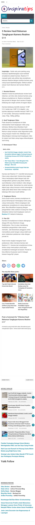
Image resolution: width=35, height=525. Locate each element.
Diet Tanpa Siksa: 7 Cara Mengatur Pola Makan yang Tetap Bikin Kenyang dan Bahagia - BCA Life (16, 162)
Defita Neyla (5, 491)
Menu (4, 16)
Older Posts (29, 380)
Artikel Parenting (6, 495)
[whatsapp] (18, 266)
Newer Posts (5, 380)
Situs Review (5, 486)
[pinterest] (13, 266)
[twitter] (9, 266)
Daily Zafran (5, 489)
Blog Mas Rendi (6, 493)
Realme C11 (6, 214)
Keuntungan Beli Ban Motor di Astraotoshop (15, 500)
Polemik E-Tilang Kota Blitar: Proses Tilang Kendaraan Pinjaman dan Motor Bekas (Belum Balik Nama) (19, 434)
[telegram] (23, 266)
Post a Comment (6, 44)
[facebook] (4, 266)
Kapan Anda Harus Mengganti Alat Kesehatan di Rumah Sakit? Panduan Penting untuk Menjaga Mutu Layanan (19, 423)
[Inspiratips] (17, 8)
